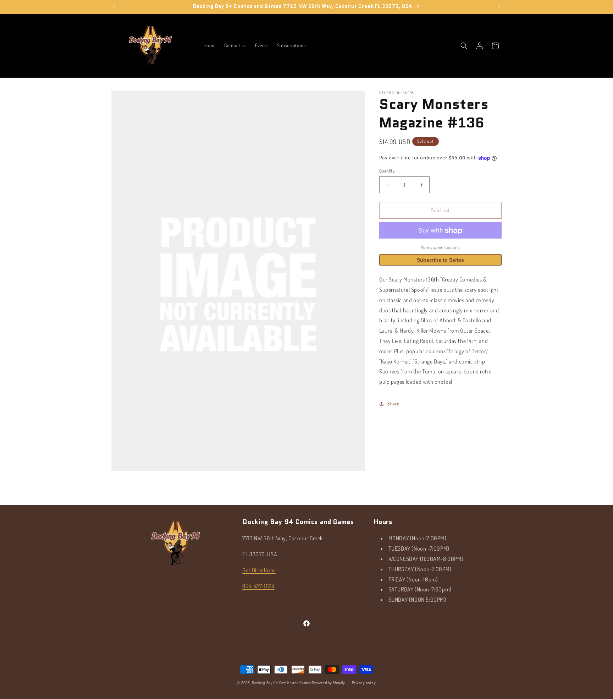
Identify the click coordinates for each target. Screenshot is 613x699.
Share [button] (393, 404)
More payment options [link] (440, 247)
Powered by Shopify (328, 682)
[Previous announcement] (114, 6)
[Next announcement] (499, 6)
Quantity (386, 171)
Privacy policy (364, 682)
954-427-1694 (258, 585)
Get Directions (258, 570)
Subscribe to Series (440, 260)
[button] (464, 46)
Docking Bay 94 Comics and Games (281, 682)
